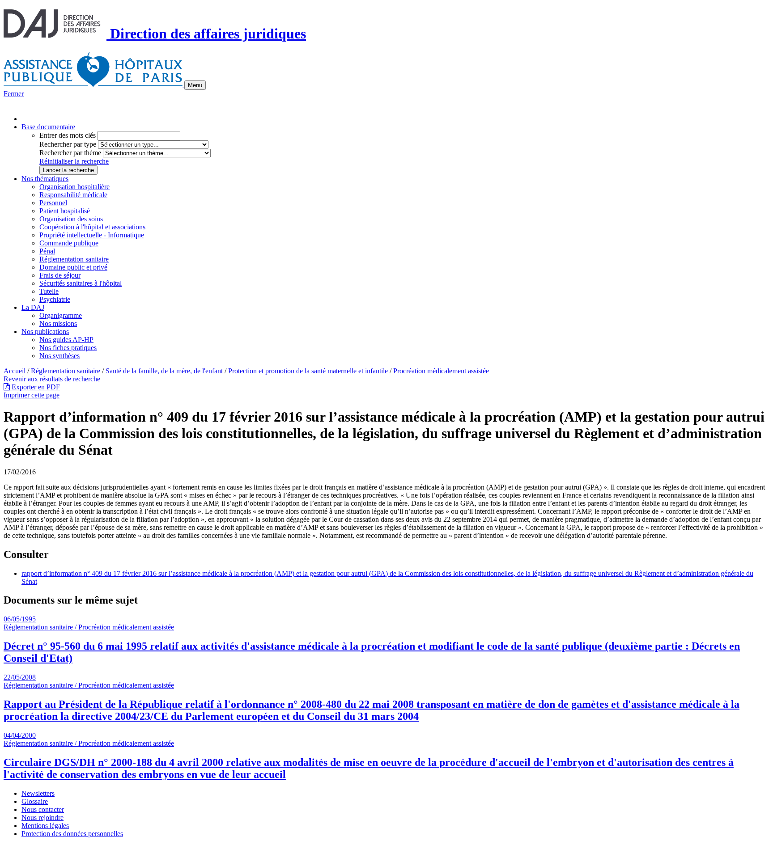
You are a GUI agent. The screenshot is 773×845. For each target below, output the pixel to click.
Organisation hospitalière (74, 186)
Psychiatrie (54, 299)
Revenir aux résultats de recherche (52, 379)
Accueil (14, 371)
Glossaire (34, 801)
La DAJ (32, 307)
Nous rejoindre (42, 817)
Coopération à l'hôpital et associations (92, 227)
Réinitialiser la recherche (74, 161)
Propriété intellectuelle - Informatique (91, 235)
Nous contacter (42, 809)
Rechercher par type (67, 144)
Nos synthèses (59, 355)
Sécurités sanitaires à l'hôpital (80, 283)
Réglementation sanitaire (74, 259)
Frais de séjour (60, 275)
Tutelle (49, 291)
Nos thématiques (44, 178)
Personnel (53, 203)
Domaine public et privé (73, 267)
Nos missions (58, 323)
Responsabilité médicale (73, 195)
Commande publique (68, 243)
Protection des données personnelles (72, 833)
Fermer (14, 93)
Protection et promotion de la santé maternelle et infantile (308, 371)
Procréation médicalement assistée (441, 371)
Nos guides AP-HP (66, 339)
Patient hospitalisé (64, 211)
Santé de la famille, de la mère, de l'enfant (164, 371)
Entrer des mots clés (67, 135)
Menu (195, 85)
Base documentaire (48, 127)
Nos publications (45, 331)
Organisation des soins (71, 219)
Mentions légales (45, 825)
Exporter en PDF (35, 387)
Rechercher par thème (70, 152)
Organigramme (60, 315)
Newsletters (38, 793)
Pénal (47, 251)
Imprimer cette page (31, 395)
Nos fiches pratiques (68, 347)
